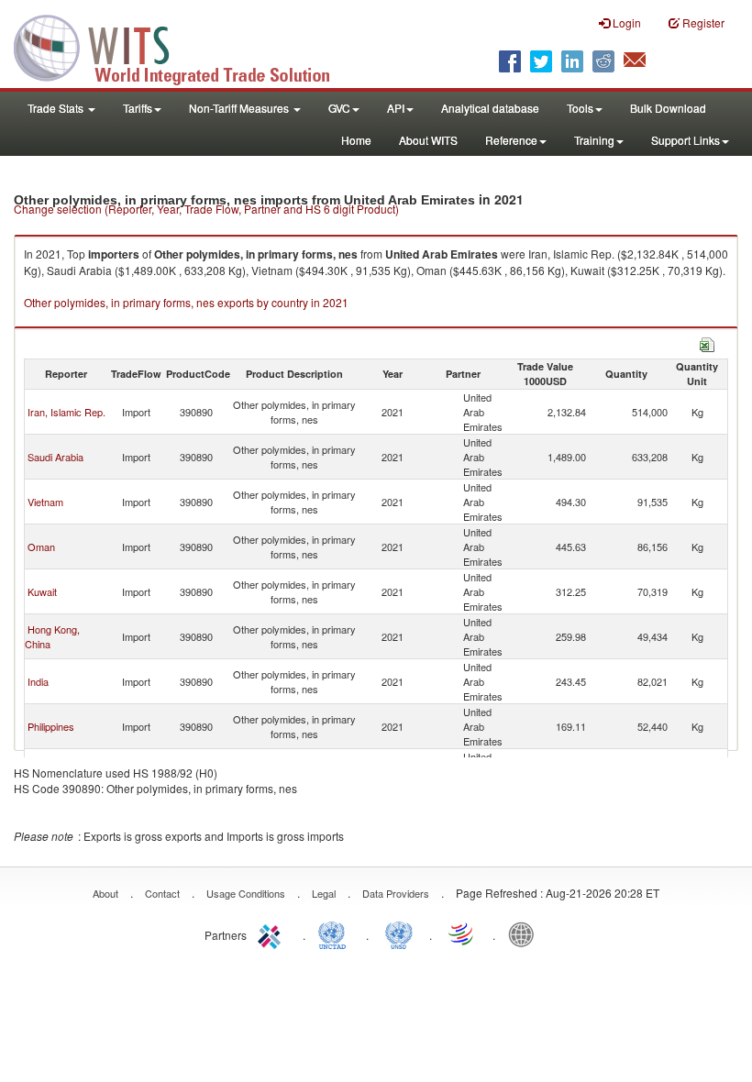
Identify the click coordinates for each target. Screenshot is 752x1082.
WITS (183, 46)
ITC (272, 933)
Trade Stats (57, 108)
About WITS (428, 140)
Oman (41, 546)
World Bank (525, 933)
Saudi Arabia (55, 456)
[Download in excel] (707, 342)
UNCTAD (335, 933)
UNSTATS (399, 933)
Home (356, 140)
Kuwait (42, 591)
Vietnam (45, 501)
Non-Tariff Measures (240, 108)
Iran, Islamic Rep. (66, 411)
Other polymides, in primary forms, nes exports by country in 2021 (186, 302)
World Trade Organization (462, 933)
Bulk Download (668, 108)
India (38, 681)
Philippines (51, 726)
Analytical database (490, 108)
